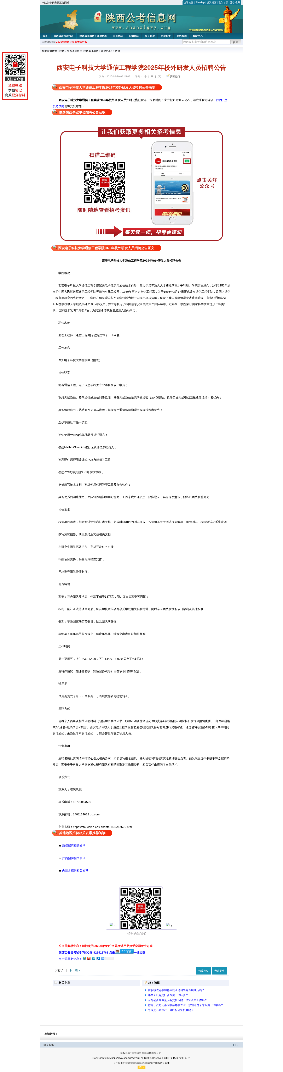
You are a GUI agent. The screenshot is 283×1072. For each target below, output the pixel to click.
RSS (45, 1044)
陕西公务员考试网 (69, 51)
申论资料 (118, 36)
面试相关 (166, 36)
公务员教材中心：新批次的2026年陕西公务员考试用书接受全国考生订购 (105, 946)
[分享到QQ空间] (84, 958)
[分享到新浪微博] (89, 958)
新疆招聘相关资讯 (73, 845)
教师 (117, 51)
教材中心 (198, 36)
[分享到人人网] (98, 958)
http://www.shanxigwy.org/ (125, 1058)
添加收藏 (235, 2)
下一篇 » (74, 970)
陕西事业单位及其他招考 (93, 36)
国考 (44, 41)
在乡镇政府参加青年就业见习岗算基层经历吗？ (176, 990)
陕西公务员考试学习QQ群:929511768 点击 (87, 952)
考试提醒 (219, 970)
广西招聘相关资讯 (73, 858)
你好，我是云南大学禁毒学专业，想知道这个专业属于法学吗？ (185, 1005)
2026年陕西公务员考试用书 (71, 41)
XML (167, 1063)
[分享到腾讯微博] (93, 958)
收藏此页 (203, 970)
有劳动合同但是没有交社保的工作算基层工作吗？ (177, 1000)
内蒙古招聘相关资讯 (75, 870)
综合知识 (150, 36)
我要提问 (175, 76)
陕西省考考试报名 (64, 36)
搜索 (236, 42)
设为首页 (223, 2)
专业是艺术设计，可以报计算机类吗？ (171, 1010)
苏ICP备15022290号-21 (177, 1058)
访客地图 (189, 2)
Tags (51, 1044)
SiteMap (200, 2)
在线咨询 (182, 36)
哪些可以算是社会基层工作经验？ (168, 995)
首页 (45, 36)
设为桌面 (211, 2)
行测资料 (134, 36)
